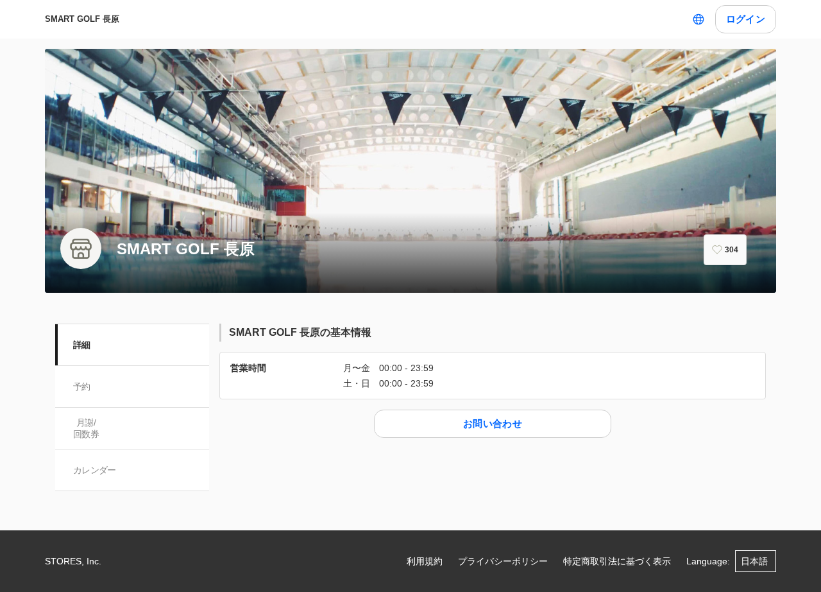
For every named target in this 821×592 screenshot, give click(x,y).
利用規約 (425, 561)
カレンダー (94, 470)
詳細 (81, 345)
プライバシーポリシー (503, 561)
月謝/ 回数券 (86, 428)
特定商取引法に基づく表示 (617, 561)
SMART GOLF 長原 (82, 19)
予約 (81, 386)
